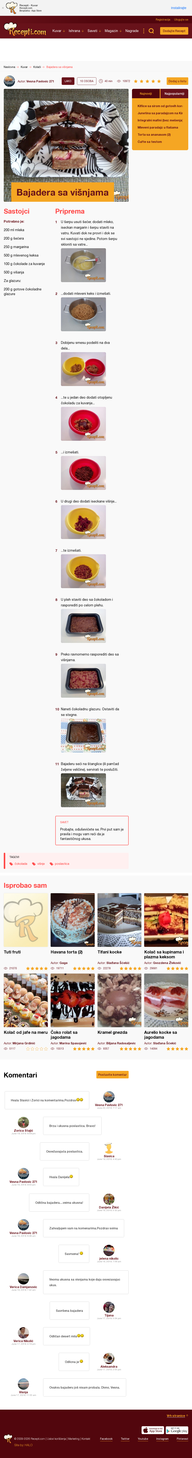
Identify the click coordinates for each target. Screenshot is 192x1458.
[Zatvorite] (3, 8)
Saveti (92, 31)
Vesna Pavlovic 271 (40, 81)
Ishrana (74, 31)
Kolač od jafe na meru (26, 1012)
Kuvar (56, 31)
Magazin (111, 31)
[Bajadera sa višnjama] (90, 265)
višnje (41, 863)
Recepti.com (25, 29)
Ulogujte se (181, 19)
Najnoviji (146, 93)
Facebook (106, 1438)
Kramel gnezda (120, 1012)
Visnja (23, 1392)
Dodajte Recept (174, 31)
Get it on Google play (177, 1430)
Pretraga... (151, 30)
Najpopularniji (174, 93)
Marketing (74, 1438)
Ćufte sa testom (150, 141)
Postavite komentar (112, 1074)
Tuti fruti (26, 931)
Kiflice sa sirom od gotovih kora (160, 106)
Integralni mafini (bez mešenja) (160, 120)
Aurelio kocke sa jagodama (166, 1012)
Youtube (143, 1438)
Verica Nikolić (23, 1341)
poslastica (62, 863)
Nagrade (132, 31)
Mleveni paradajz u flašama (158, 127)
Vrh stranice (176, 1415)
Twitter (125, 1438)
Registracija (163, 19)
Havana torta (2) (73, 931)
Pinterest (182, 1438)
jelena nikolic (109, 1258)
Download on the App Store (153, 1430)
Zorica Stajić (23, 1130)
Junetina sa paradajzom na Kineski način (160, 113)
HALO (28, 1445)
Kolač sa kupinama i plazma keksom (166, 931)
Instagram (162, 1438)
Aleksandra (108, 1366)
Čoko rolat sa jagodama (73, 1012)
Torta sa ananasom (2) (154, 134)
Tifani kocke (120, 931)
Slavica (109, 1156)
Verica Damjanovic (23, 1287)
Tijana (109, 1315)
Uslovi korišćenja (56, 1438)
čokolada (21, 863)
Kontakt (86, 1438)
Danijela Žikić (109, 1207)
